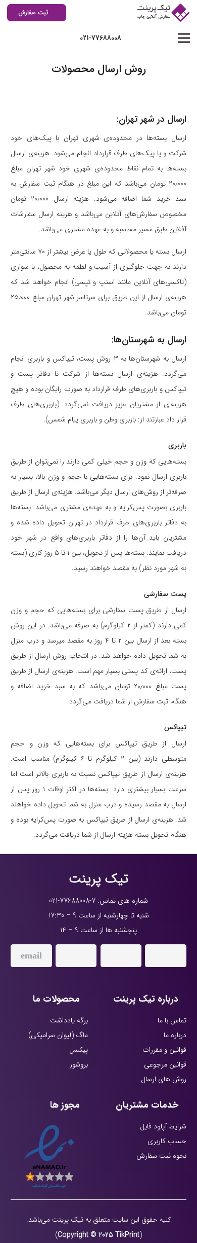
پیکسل (78, 1049)
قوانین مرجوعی (165, 1064)
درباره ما (175, 1035)
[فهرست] (183, 38)
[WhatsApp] (121, 955)
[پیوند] (162, 13)
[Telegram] (76, 955)
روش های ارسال (163, 1079)
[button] (13, 38)
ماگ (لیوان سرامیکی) (58, 1035)
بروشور (79, 1064)
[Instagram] (165, 955)
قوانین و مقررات (164, 1049)
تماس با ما (172, 1020)
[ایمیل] (31, 955)
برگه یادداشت (69, 1020)
